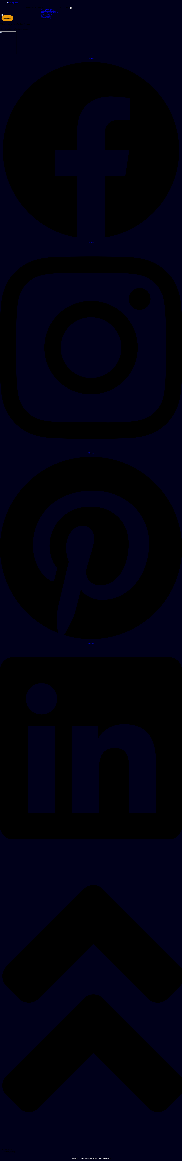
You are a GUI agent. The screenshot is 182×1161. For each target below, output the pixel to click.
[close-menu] (2, 15)
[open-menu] (71, 8)
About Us (34, 7)
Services (40, 7)
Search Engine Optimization (49, 12)
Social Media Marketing (48, 11)
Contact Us (66, 7)
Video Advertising (46, 14)
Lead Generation (46, 16)
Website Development (47, 9)
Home (28, 7)
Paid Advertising (46, 18)
